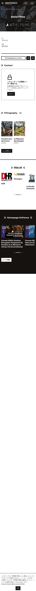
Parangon (18, 179)
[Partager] (28, 58)
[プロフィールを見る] (32, 3)
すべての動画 (6, 260)
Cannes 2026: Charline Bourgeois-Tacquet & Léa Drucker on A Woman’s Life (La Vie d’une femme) (12, 244)
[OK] (18, 588)
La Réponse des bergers (19, 140)
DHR (3, 184)
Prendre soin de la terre (6, 140)
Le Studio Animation (31, 187)
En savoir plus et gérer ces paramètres (13, 584)
